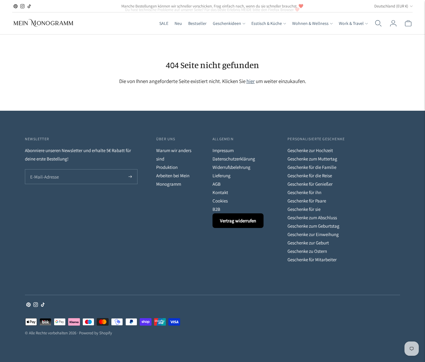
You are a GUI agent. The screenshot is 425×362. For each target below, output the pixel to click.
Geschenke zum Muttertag (312, 159)
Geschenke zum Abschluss (312, 217)
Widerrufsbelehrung (231, 167)
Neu (178, 23)
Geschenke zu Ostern (307, 251)
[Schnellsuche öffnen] (378, 23)
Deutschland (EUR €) (391, 6)
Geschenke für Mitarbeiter (312, 259)
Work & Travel (351, 23)
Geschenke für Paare (306, 201)
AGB (217, 184)
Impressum (223, 150)
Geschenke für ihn (304, 192)
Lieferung (222, 176)
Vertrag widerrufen (238, 221)
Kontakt (220, 192)
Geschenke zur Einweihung (313, 234)
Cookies (220, 201)
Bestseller (197, 23)
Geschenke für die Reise (309, 176)
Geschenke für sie (303, 209)
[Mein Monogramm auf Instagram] (22, 6)
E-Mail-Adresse (43, 169)
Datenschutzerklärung (234, 159)
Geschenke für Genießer (310, 184)
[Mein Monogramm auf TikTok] (29, 6)
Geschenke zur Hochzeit (310, 150)
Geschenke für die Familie (311, 167)
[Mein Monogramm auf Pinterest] (15, 6)
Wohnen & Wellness (310, 23)
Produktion (167, 167)
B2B (216, 209)
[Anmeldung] (393, 23)
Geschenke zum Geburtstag (313, 226)
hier (250, 81)
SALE (163, 23)
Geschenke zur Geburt (308, 243)
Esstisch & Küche (266, 23)
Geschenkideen (227, 23)
